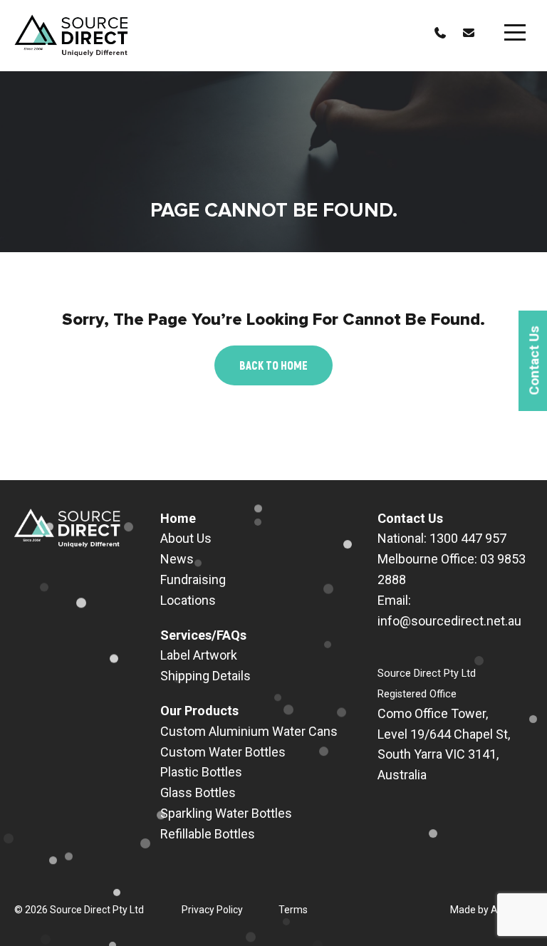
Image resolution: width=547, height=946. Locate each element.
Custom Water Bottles (223, 751)
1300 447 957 (467, 538)
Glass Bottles (198, 792)
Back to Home (273, 365)
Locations (188, 600)
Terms (293, 909)
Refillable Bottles (207, 833)
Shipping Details (205, 675)
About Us (186, 538)
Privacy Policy (212, 909)
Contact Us (410, 518)
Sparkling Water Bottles (226, 813)
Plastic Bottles (201, 771)
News (177, 558)
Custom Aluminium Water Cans (249, 731)
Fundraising (193, 579)
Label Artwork (198, 655)
